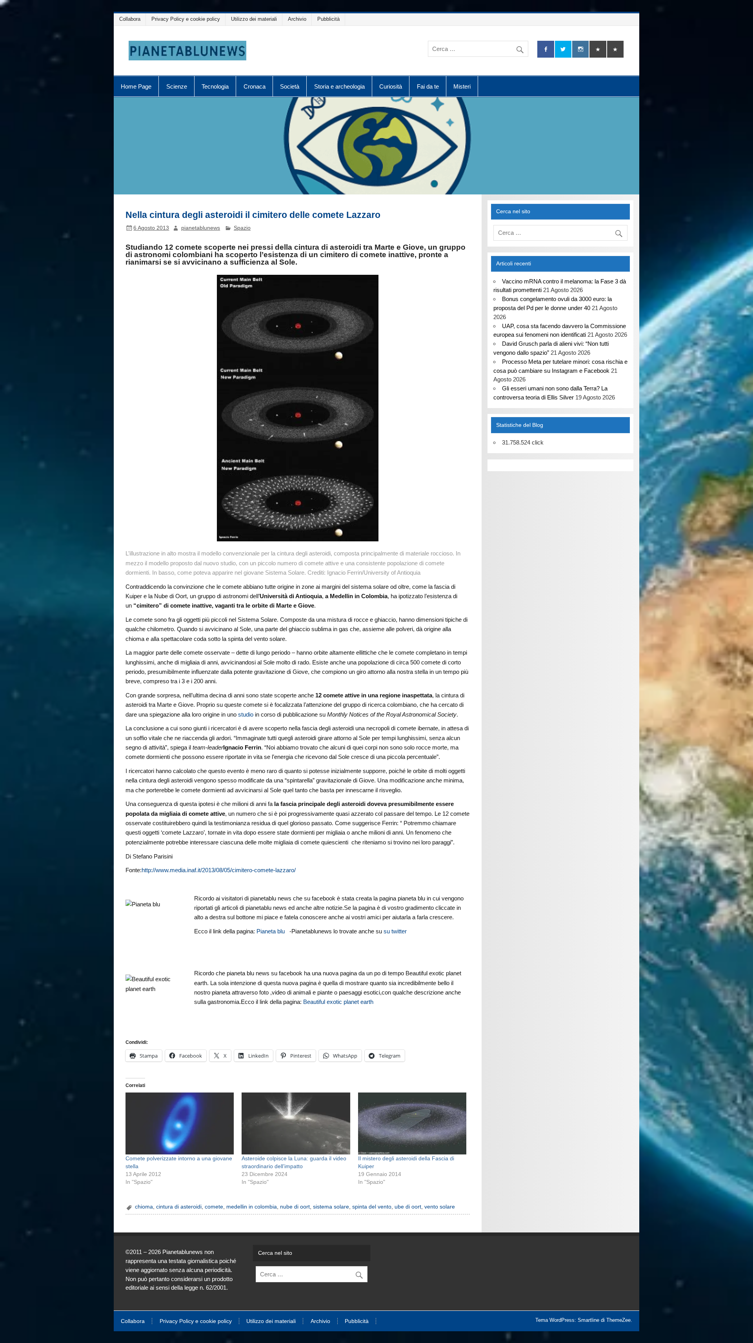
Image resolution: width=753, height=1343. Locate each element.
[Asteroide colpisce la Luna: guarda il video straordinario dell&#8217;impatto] (296, 1123)
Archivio (297, 19)
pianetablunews (200, 228)
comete (214, 1207)
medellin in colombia (251, 1207)
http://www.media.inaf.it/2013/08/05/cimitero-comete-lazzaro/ (219, 870)
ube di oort (408, 1207)
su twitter (395, 931)
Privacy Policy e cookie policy (185, 19)
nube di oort (295, 1207)
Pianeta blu (270, 931)
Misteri (462, 86)
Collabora (129, 19)
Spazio (242, 228)
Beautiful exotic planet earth (338, 1001)
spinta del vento (371, 1207)
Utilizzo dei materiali (254, 19)
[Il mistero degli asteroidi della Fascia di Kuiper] (412, 1123)
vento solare (439, 1207)
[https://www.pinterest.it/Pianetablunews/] (597, 49)
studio (245, 714)
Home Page (136, 86)
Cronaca (255, 86)
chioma (144, 1207)
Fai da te (428, 86)
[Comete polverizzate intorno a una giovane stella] (180, 1123)
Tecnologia (215, 86)
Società (289, 86)
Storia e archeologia (339, 86)
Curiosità (390, 86)
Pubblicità (328, 19)
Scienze (176, 86)
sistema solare (331, 1207)
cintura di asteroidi (179, 1207)
